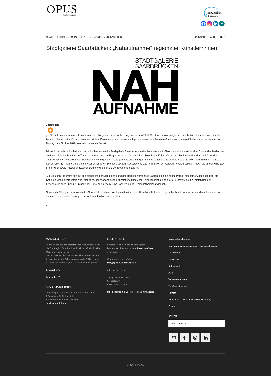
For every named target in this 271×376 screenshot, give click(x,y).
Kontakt (172, 292)
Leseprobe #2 (53, 277)
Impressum (174, 259)
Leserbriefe (174, 252)
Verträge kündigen (177, 286)
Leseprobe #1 (53, 270)
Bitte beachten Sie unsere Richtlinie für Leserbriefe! (132, 292)
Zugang (172, 306)
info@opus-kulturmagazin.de (121, 262)
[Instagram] (209, 23)
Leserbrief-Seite (145, 248)
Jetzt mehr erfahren (56, 303)
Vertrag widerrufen (177, 279)
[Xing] (222, 23)
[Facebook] (203, 23)
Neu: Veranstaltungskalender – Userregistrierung (192, 246)
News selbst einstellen (179, 239)
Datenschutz (174, 266)
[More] (50, 130)
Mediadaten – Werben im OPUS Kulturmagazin (191, 299)
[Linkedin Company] (215, 23)
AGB (170, 272)
